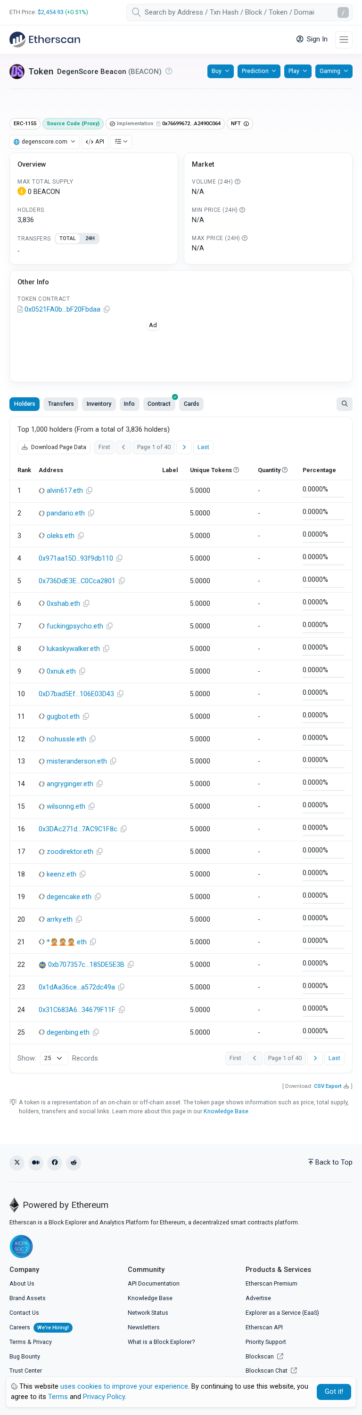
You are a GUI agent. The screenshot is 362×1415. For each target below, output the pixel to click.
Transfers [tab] (61, 403)
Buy (217, 70)
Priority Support (266, 1341)
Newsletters (144, 1327)
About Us (21, 1283)
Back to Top (334, 1162)
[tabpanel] (93, 251)
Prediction (255, 70)
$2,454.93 (51, 12)
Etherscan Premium (271, 1283)
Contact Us (24, 1312)
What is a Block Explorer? (161, 1341)
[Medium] (35, 1163)
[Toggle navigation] (344, 39)
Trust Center (25, 1370)
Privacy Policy (104, 1397)
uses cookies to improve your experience (124, 1387)
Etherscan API (264, 1327)
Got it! (334, 1392)
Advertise (258, 1298)
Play (293, 70)
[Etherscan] (44, 39)
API (99, 141)
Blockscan (260, 1356)
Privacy (42, 1341)
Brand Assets (27, 1298)
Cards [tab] (191, 403)
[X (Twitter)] (17, 1163)
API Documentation (154, 1283)
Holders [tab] (24, 403)
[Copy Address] (106, 310)
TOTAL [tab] (67, 238)
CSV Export (328, 1086)
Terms (17, 1341)
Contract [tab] (159, 403)
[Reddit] (73, 1163)
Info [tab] (129, 403)
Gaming (330, 70)
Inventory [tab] (99, 403)
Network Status (148, 1312)
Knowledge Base (226, 1111)
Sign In (316, 39)
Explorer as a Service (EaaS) (282, 1312)
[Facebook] (54, 1163)
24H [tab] (90, 238)
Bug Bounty (24, 1356)
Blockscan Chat (267, 1370)
